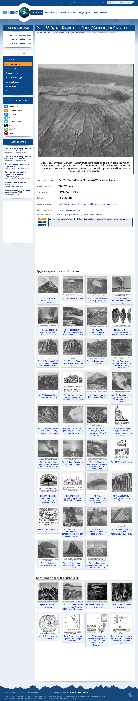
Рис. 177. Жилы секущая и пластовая (48, 530)
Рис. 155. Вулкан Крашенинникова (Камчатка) (97, 331)
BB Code (42, 225)
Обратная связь (89, 3)
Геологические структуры (15, 77)
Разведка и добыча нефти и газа (60, 698)
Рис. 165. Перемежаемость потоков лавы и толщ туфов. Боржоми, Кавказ (48, 430)
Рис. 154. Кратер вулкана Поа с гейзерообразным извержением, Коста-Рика (73, 331)
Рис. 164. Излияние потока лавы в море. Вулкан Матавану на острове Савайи (121, 398)
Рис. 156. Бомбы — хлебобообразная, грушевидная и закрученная (121, 331)
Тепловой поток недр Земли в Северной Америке (17, 150)
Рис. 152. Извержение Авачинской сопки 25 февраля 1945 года (48, 331)
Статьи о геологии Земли (15, 696)
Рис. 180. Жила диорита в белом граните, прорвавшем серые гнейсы (121, 531)
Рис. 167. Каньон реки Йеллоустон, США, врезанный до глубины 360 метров (97, 431)
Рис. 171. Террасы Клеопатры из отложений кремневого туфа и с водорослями (97, 465)
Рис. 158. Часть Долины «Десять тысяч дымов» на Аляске (73, 363)
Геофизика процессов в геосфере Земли (45, 696)
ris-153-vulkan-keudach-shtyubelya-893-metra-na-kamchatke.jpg (87, 204)
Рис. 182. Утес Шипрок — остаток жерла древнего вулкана (72, 565)
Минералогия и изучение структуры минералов (83, 696)
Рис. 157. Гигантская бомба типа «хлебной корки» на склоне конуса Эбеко (48, 363)
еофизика (51, 12)
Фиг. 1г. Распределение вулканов (48, 637)
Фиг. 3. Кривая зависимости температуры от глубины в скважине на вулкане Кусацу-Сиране (121, 639)
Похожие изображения (21, 43)
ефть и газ (100, 12)
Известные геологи (13, 91)
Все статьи (9, 60)
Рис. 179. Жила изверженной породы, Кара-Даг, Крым (97, 531)
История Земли (11, 73)
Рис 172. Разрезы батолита (121, 462)
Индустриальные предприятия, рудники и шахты (25, 698)
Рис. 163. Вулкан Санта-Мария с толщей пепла (97, 395)
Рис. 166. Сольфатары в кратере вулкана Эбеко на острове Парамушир (73, 430)
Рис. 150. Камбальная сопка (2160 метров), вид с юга (97, 299)
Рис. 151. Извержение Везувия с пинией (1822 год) (121, 300)
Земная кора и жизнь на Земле (15, 184)
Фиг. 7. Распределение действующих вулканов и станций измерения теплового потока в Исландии (97, 640)
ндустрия (84, 12)
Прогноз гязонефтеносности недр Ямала (17, 166)
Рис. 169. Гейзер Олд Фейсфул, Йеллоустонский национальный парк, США (48, 464)
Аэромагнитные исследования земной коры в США (17, 192)
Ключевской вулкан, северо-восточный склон (97, 605)
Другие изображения (21, 39)
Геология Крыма (12, 82)
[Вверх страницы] (130, 695)
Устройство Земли (12, 69)
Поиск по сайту (61, 693)
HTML (42, 222)
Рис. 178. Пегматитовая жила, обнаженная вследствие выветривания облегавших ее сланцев (72, 532)
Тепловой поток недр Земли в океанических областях (17, 158)
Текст (42, 219)
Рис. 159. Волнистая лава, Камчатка (97, 362)
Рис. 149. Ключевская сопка (72, 298)
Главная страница (66, 3)
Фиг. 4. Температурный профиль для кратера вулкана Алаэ (73, 638)
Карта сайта (78, 3)
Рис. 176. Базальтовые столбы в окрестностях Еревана (121, 497)
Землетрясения (11, 86)
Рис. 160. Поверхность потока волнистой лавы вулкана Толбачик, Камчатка (121, 364)
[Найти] (132, 2)
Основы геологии (12, 64)
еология (37, 12)
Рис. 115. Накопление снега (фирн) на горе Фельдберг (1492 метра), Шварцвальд (72, 606)
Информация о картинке (20, 35)
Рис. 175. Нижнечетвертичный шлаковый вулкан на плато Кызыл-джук (97, 499)
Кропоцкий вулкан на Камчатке (48, 605)
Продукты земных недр (69, 210)
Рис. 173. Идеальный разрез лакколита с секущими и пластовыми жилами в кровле (48, 499)
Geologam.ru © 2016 (14, 693)
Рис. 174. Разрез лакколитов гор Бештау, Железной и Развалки (73, 497)
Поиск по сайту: (101, 3)
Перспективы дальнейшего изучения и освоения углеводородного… (17, 175)
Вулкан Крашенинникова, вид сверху (121, 605)
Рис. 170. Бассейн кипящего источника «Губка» (72, 463)
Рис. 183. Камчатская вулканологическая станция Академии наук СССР (97, 565)
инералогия (67, 12)
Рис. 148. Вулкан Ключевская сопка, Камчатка (48, 300)
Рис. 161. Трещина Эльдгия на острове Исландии (48, 395)
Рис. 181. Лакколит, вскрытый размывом (48, 564)
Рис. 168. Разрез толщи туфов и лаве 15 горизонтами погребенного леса (121, 431)
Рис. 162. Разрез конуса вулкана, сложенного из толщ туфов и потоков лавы (73, 396)
